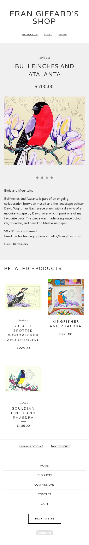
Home (44, 465)
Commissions (44, 484)
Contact (44, 494)
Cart (48, 34)
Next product (60, 446)
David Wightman (16, 208)
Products (30, 34)
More (63, 34)
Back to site (44, 518)
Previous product (31, 446)
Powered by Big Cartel (44, 532)
